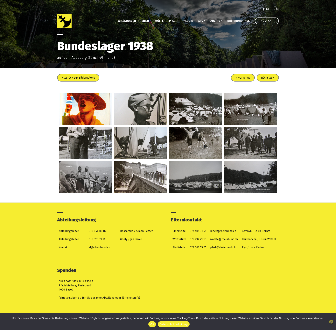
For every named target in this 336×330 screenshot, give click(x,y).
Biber (145, 21)
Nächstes (266, 77)
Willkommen (127, 21)
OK (152, 324)
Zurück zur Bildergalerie (79, 77)
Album (188, 21)
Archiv (215, 21)
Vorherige (243, 77)
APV (200, 21)
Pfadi (173, 21)
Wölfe (159, 21)
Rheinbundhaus (238, 21)
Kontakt (267, 21)
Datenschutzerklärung (174, 324)
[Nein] (331, 322)
